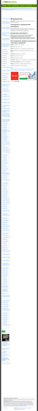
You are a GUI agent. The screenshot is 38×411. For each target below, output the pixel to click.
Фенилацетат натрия (6, 81)
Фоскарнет (4, 277)
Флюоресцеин (5, 190)
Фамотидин (4, 49)
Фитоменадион (5, 183)
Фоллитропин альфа (6, 257)
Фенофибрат (4, 139)
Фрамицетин (4, 283)
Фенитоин (4, 134)
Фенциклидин (5, 168)
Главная (4, 5)
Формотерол (4, 269)
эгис (32, 70)
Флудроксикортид (6, 200)
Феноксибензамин (6, 141)
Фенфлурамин (5, 77)
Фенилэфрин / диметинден (7, 96)
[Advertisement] (20, 13)
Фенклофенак (5, 136)
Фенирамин (4, 127)
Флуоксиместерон (6, 226)
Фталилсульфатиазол (6, 300)
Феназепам (4, 63)
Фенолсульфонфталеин (6, 149)
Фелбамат (4, 55)
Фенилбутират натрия (6, 90)
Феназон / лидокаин (6, 70)
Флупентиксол (5, 235)
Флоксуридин (5, 192)
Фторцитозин (5, 315)
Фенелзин (4, 75)
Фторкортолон (5, 306)
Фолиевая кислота (6, 251)
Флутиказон (4, 245)
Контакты (22, 5)
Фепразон (4, 170)
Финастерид (4, 177)
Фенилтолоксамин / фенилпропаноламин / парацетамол (6, 120)
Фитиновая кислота (6, 179)
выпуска (12, 70)
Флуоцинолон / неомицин (7, 230)
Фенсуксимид (5, 162)
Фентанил (4, 164)
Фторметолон (5, 313)
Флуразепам (4, 239)
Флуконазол (4, 204)
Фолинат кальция (5, 254)
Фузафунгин (4, 322)
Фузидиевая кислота (6, 324)
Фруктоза (4, 293)
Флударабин (4, 196)
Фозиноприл (4, 281)
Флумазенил (4, 206)
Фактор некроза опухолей (7, 18)
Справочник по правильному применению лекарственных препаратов (21, 8)
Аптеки (9, 5)
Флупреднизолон (5, 237)
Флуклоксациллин (5, 202)
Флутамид (4, 243)
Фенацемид (4, 59)
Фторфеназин (5, 302)
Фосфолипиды (5, 273)
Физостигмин (5, 185)
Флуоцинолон (5, 228)
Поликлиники (15, 5)
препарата (15, 68)
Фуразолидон (5, 318)
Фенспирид (4, 160)
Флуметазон (4, 208)
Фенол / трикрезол (6, 151)
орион (24, 70)
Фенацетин (4, 61)
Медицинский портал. (23, 408)
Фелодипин (4, 57)
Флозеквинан (5, 194)
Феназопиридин (5, 73)
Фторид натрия (5, 304)
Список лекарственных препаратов (8, 9)
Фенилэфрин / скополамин (7, 99)
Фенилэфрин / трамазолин (7, 102)
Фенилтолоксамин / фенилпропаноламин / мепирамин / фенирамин (7, 115)
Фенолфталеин (5, 147)
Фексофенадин (5, 53)
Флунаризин (4, 218)
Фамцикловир (5, 51)
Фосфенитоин (5, 271)
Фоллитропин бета (6, 260)
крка (30, 70)
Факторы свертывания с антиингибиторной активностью (7, 45)
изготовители (20, 68)
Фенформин (4, 79)
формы (24, 68)
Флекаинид (4, 188)
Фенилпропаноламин (6, 108)
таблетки (32, 68)
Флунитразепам (5, 220)
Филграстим (4, 175)
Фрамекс (12, 65)
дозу (11, 68)
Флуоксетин (4, 224)
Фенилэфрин (4, 94)
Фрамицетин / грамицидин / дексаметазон (5, 290)
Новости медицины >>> (6, 363)
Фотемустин (4, 279)
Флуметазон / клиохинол (7, 210)
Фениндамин (4, 123)
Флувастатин (4, 247)
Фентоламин (4, 166)
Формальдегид (5, 268)
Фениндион (4, 125)
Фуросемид (4, 320)
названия (16, 70)
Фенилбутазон (5, 89)
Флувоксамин (5, 249)
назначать (28, 68)
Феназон (4, 65)
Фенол (3, 145)
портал (27, 70)
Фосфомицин (5, 275)
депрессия (20, 70)
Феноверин (4, 158)
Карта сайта (29, 5)
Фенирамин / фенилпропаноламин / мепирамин (6, 131)
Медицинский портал (5, 8)
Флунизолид (4, 222)
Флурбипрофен (5, 241)
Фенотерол (4, 156)
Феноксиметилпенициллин (7, 143)
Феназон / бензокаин (6, 67)
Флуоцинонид (5, 233)
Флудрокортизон (5, 198)
